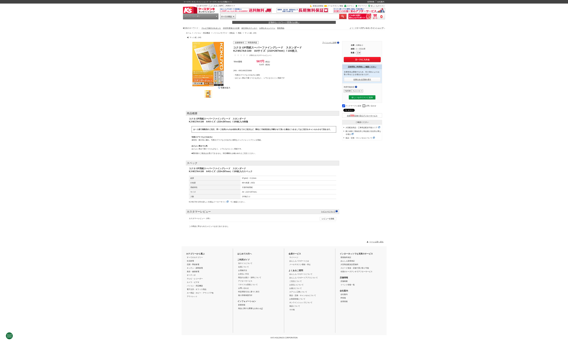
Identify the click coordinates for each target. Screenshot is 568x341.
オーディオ (191, 275)
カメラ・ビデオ (193, 282)
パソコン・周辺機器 (202, 33)
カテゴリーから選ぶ (193, 16)
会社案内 (380, 2)
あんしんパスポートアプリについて (303, 278)
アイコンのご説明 (329, 43)
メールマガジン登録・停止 (300, 264)
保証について (294, 306)
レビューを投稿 (328, 219)
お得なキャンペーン (267, 28)
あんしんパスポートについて (300, 274)
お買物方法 (242, 270)
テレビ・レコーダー (195, 279)
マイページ (362, 6)
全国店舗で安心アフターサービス (362, 116)
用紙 (239, 33)
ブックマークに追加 (353, 106)
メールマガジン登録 (335, 6)
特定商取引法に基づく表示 (248, 292)
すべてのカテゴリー (195, 257)
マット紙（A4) (250, 33)
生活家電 (190, 261)
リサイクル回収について (248, 285)
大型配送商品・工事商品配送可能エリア (361, 128)
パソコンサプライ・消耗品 (224, 33)
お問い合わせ (371, 106)
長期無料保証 (346, 257)
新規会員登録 (318, 6)
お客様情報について (297, 299)
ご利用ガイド (229, 6)
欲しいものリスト (378, 6)
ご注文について (295, 281)
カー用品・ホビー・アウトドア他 (200, 293)
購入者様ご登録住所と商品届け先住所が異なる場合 (363, 132)
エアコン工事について (298, 292)
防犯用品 (280, 28)
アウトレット (192, 296)
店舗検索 (344, 281)
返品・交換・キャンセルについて (359, 138)
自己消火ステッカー (249, 28)
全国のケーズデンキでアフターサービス (356, 272)
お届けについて (295, 288)
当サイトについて (245, 263)
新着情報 (241, 305)
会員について (243, 267)
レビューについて (328, 211)
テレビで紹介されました (211, 28)
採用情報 (370, 2)
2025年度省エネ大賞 (231, 28)
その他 (292, 310)
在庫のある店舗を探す (362, 79)
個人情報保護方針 (245, 295)
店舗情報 (344, 277)
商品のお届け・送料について (249, 277)
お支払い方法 (243, 274)
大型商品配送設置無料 (349, 264)
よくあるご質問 (216, 6)
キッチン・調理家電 (195, 268)
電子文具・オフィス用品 (196, 289)
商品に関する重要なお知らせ (249, 308)
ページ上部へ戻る (376, 242)
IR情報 (343, 298)
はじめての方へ (202, 6)
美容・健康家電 (193, 272)
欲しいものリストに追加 (362, 97)
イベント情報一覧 (348, 285)
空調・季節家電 (193, 264)
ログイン (350, 6)
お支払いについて (296, 285)
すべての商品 (226, 17)
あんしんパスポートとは (299, 261)
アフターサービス (245, 281)
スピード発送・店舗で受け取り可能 (355, 268)
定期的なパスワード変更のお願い (284, 22)
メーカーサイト (219, 202)
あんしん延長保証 (348, 261)
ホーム (188, 33)
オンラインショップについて (300, 302)
